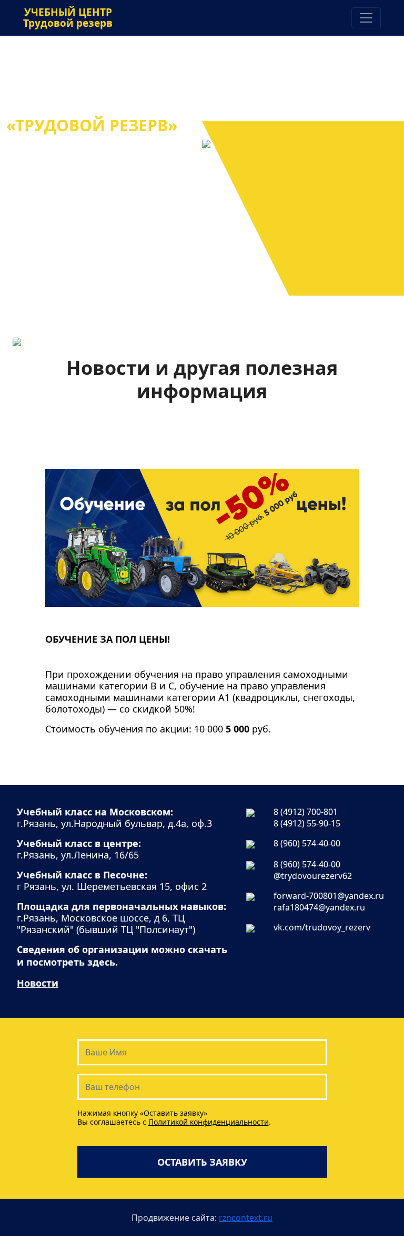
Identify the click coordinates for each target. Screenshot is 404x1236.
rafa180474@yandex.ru (319, 907)
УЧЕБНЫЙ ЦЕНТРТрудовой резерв (68, 17)
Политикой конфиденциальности (208, 1122)
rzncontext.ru (245, 1217)
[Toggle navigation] (366, 17)
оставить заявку (202, 1162)
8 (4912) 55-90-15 (307, 823)
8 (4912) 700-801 (306, 812)
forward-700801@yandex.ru (329, 896)
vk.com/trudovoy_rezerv (322, 927)
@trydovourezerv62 (313, 876)
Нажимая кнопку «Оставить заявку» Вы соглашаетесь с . (174, 1117)
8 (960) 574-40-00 (307, 843)
